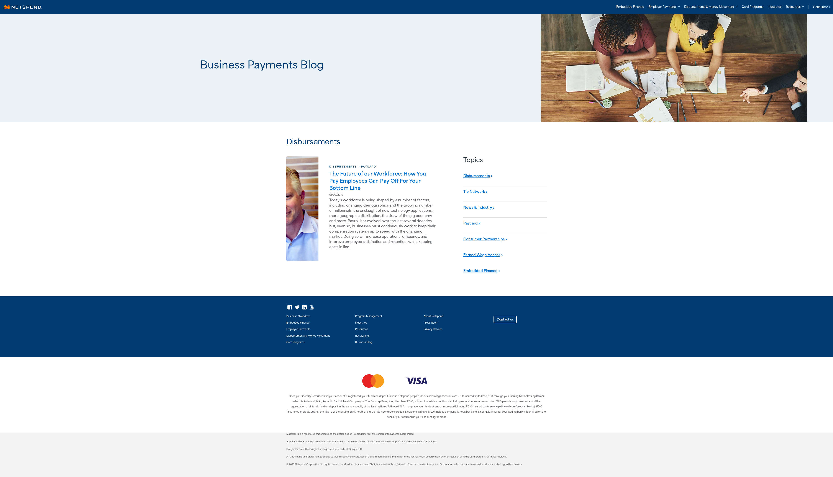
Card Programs (752, 7)
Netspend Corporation (309, 7)
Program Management (368, 316)
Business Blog (363, 342)
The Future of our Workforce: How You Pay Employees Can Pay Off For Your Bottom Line (377, 181)
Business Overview (298, 316)
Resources (361, 329)
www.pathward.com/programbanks (512, 406)
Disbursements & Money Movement (308, 336)
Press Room (431, 323)
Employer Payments (298, 329)
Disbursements (343, 167)
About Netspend (433, 316)
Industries (775, 7)
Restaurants (362, 336)
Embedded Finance (630, 7)
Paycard (368, 167)
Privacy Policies (433, 329)
